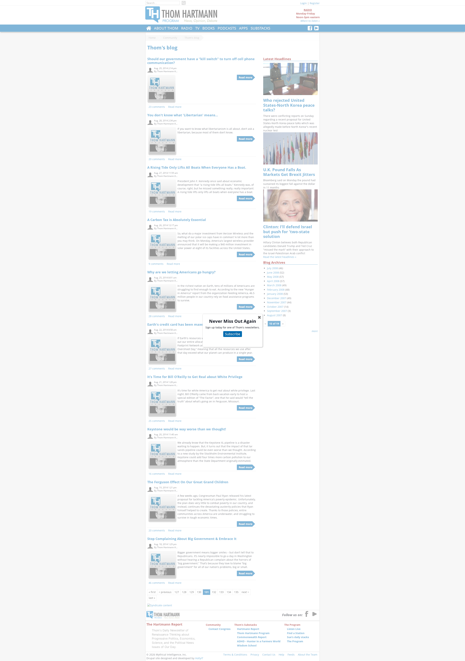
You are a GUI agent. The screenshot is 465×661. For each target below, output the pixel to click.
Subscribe (232, 334)
